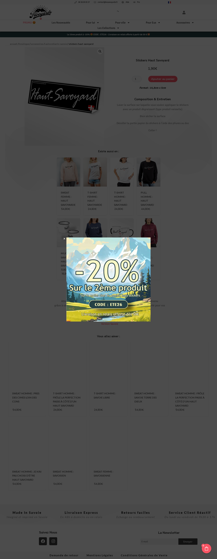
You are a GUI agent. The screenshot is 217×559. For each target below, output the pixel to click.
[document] (108, 279)
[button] (64, 238)
